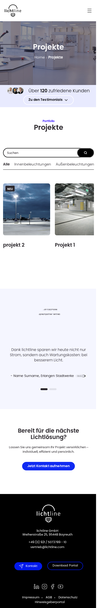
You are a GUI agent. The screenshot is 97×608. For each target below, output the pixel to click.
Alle (6, 164)
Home (39, 57)
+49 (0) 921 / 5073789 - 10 (47, 542)
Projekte (55, 57)
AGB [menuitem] (49, 597)
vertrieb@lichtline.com (47, 547)
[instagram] (44, 587)
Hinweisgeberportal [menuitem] (50, 602)
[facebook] (52, 587)
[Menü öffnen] (92, 10)
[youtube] (61, 587)
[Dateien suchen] (85, 152)
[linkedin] (36, 587)
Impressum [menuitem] (30, 597)
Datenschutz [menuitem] (67, 597)
